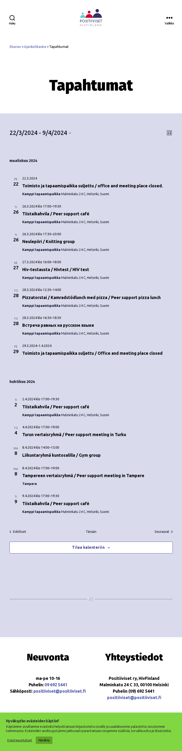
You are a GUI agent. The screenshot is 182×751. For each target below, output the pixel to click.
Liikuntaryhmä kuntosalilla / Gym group (61, 455)
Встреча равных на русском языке (58, 325)
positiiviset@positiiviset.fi (59, 691)
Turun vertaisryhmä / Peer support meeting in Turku (74, 434)
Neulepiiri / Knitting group (48, 241)
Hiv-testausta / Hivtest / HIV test (55, 269)
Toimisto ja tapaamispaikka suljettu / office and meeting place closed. (92, 185)
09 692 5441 (56, 684)
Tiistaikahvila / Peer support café (55, 213)
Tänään (91, 532)
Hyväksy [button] (44, 740)
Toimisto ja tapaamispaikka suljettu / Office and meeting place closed (92, 353)
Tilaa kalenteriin (88, 547)
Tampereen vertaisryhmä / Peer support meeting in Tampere (83, 475)
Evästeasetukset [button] (19, 740)
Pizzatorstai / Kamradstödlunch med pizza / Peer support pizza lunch (91, 297)
